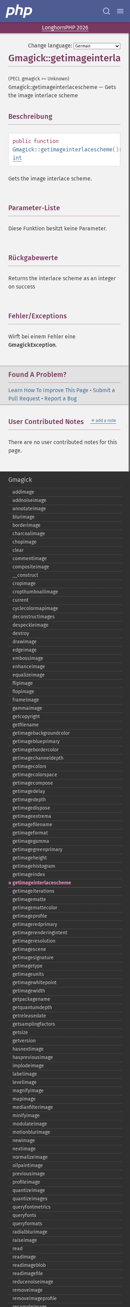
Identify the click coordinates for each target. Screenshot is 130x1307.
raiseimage (24, 1240)
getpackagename (31, 999)
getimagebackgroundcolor (41, 733)
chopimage (24, 542)
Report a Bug (60, 398)
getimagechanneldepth (37, 758)
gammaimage (27, 708)
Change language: (50, 45)
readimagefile (27, 1274)
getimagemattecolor (34, 908)
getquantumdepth (32, 1007)
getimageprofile (29, 916)
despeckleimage (30, 625)
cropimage (24, 583)
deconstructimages (33, 617)
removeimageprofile (34, 1298)
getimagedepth (29, 800)
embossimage (27, 658)
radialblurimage (29, 1232)
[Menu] (120, 11)
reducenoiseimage (32, 1282)
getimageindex (28, 874)
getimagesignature (33, 958)
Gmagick (20, 480)
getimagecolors (29, 766)
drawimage (24, 642)
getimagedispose (31, 808)
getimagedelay (28, 791)
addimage (23, 492)
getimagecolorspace (34, 775)
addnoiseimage (29, 500)
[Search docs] (106, 11)
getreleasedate (29, 1016)
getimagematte (29, 899)
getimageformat (30, 833)
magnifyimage (28, 1091)
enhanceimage (28, 667)
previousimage (28, 1174)
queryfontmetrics (31, 1207)
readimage (24, 1257)
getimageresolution (33, 941)
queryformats (27, 1224)
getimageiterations (33, 891)
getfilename (25, 725)
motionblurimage (31, 1132)
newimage (23, 1140)
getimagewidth (28, 991)
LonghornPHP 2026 (65, 27)
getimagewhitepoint (34, 983)
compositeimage (30, 567)
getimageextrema (31, 816)
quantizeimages (29, 1199)
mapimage (24, 1099)
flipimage (22, 683)
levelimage (24, 1082)
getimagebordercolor (35, 750)
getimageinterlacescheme (41, 883)
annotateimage (29, 509)
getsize (20, 1032)
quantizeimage (28, 1190)
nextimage (24, 1149)
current (20, 600)
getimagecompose (32, 783)
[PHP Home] (19, 11)
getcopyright (26, 716)
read (17, 1249)
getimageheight (29, 858)
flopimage (23, 692)
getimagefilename (32, 825)
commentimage (29, 559)
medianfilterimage (32, 1107)
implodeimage (28, 1066)
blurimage (23, 517)
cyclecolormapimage (35, 608)
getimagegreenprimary (37, 850)
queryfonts (24, 1215)
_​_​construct (25, 575)
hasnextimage (28, 1049)
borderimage (26, 525)
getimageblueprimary (36, 741)
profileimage (26, 1182)
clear (18, 550)
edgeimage (24, 650)
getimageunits (28, 974)
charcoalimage (28, 534)
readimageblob (29, 1265)
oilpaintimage (27, 1165)
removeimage (27, 1290)
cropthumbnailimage (35, 592)
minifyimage (26, 1116)
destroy (20, 633)
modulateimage (29, 1124)
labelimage (24, 1074)
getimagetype (27, 966)
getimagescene (29, 949)
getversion (24, 1041)
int (17, 157)
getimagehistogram (33, 866)
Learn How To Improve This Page (48, 390)
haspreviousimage (32, 1057)
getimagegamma (30, 841)
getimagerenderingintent (39, 933)
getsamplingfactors (33, 1024)
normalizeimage (30, 1157)
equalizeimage (28, 675)
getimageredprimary (34, 924)
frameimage (25, 700)
